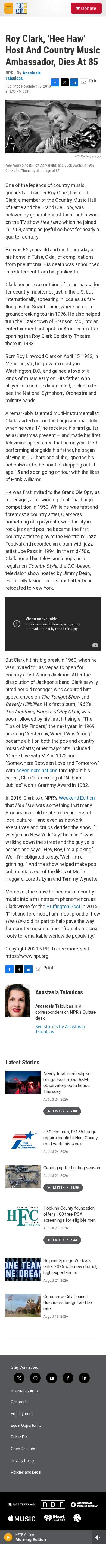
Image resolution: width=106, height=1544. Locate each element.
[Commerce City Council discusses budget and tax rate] (23, 1305)
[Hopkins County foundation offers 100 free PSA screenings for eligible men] (23, 1217)
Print (94, 81)
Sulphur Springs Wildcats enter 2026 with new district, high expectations (70, 1266)
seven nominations (37, 770)
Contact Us (20, 1402)
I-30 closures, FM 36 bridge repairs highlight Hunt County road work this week (70, 1137)
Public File (19, 1437)
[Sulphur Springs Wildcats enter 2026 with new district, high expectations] (23, 1269)
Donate (88, 8)
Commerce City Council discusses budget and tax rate (68, 1302)
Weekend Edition (77, 798)
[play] (8, 1537)
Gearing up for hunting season (71, 1167)
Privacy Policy (22, 1461)
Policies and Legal (26, 1472)
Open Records (23, 1449)
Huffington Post (63, 906)
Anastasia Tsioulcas (23, 75)
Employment (22, 1414)
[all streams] (99, 1537)
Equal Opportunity (26, 1425)
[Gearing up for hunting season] (23, 1176)
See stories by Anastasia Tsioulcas (60, 1029)
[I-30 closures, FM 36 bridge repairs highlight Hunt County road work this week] (23, 1140)
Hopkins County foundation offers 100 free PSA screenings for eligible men (69, 1214)
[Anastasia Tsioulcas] (17, 1000)
